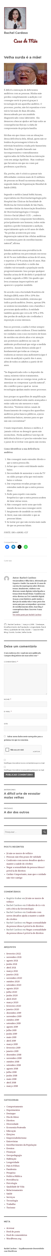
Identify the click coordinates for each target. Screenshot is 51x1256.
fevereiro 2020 (13, 1006)
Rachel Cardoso (16, 33)
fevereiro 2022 (13, 953)
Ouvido (11, 632)
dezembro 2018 (13, 1054)
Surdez (18, 632)
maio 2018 (11, 1079)
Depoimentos (13, 1110)
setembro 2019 (13, 1023)
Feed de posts (13, 1231)
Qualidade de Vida (16, 630)
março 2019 (12, 1044)
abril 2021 (11, 967)
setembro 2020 (13, 985)
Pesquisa (10, 1173)
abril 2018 (11, 1082)
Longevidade (35, 627)
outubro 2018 (12, 1061)
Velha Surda (26, 632)
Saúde (27, 630)
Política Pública (14, 1176)
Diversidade (12, 1124)
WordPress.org (13, 1238)
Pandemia (11, 1169)
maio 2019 (11, 1037)
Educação (11, 1131)
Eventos (10, 1148)
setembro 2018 (13, 1065)
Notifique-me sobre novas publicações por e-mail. (24, 770)
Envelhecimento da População (16, 627)
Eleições (10, 1134)
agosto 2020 (12, 988)
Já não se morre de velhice (19, 853)
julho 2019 (11, 1030)
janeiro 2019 (12, 1051)
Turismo (10, 1207)
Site (6, 724)
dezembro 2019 (13, 1013)
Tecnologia (12, 1200)
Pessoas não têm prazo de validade (23, 857)
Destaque (40, 624)
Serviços (10, 1197)
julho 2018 (11, 1072)
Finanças (11, 1152)
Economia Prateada (16, 1127)
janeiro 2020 (12, 1009)
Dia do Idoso (12, 1117)
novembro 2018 (14, 1058)
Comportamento (14, 1106)
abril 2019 (11, 1040)
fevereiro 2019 (13, 1047)
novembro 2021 (13, 957)
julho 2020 (11, 992)
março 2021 (12, 971)
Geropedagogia (14, 1155)
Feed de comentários (16, 1235)
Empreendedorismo (16, 1138)
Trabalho (11, 1204)
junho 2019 (11, 1034)
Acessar (10, 1228)
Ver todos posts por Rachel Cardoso (27, 615)
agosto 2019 (12, 1027)
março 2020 (12, 1002)
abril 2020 (11, 999)
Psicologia (11, 1183)
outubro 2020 (13, 981)
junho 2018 (11, 1075)
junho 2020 (12, 995)
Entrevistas (12, 1141)
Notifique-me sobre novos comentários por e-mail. (24, 763)
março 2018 (12, 1086)
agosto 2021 (12, 960)
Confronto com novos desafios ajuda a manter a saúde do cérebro (25, 915)
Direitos (10, 1120)
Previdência (12, 1179)
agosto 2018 (12, 1068)
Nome (7, 699)
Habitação (11, 1159)
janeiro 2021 (12, 974)
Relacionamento (14, 1190)
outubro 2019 (12, 1020)
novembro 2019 (13, 1016)
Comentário (11, 662)
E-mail (8, 711)
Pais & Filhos (13, 1166)
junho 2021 (11, 964)
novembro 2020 (14, 978)
